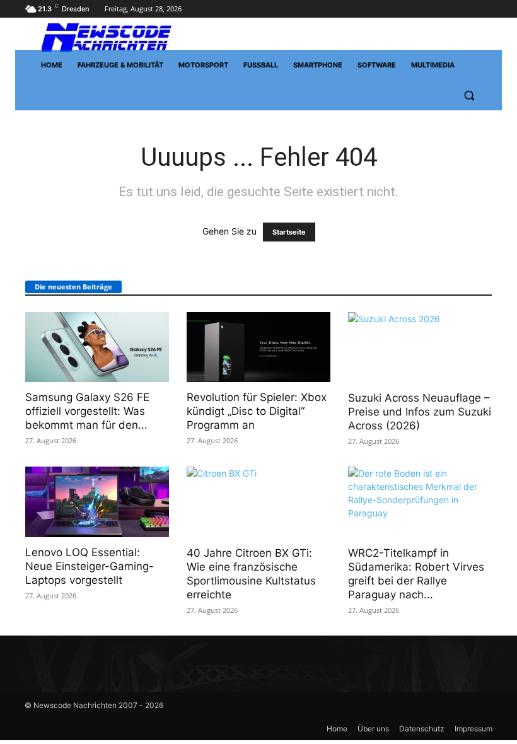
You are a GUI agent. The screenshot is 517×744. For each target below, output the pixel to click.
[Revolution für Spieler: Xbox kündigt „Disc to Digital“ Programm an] (258, 347)
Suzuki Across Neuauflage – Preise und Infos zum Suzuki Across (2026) (419, 412)
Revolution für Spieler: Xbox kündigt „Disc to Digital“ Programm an (257, 411)
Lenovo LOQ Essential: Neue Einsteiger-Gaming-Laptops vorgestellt (89, 566)
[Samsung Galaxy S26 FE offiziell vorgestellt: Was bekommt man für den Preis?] (97, 347)
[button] (469, 95)
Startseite (289, 232)
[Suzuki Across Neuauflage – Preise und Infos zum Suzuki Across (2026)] (420, 347)
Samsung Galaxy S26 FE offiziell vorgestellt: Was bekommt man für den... (87, 411)
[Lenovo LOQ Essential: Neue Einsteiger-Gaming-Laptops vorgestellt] (97, 502)
